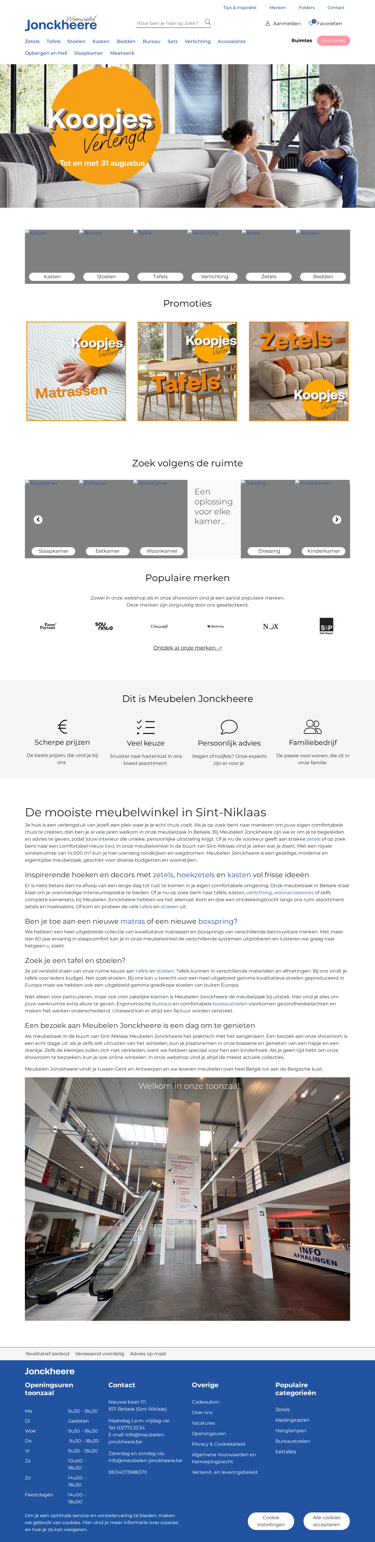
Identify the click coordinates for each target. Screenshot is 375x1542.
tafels (146, 906)
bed (109, 846)
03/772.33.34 (131, 1428)
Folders (307, 7)
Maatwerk (122, 53)
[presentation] (38, 519)
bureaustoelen (230, 1004)
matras (132, 921)
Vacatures (203, 1423)
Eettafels (285, 1452)
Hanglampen (290, 1430)
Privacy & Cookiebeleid (218, 1444)
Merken (278, 7)
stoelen (169, 906)
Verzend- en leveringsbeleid (225, 1472)
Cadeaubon (205, 1402)
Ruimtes (302, 40)
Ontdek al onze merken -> (187, 648)
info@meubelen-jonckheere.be (145, 1460)
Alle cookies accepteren (326, 1521)
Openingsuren (209, 1433)
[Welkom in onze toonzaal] (187, 1198)
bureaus (162, 1004)
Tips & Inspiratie (240, 7)
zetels (314, 839)
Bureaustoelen (292, 1441)
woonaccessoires (294, 892)
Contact (336, 7)
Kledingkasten (292, 1420)
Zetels (282, 1409)
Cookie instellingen (271, 1521)
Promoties (333, 40)
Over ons (202, 1412)
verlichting (259, 892)
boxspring (215, 921)
